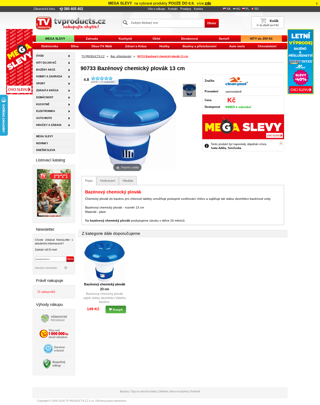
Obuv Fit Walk (101, 46)
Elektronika (49, 46)
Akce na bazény (179, 391)
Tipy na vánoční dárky (144, 391)
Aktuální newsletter (46, 267)
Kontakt (173, 8)
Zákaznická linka (44, 8)
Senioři (224, 38)
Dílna (75, 46)
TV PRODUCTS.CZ (93, 56)
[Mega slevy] (19, 61)
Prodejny (185, 8)
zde (208, 3)
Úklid (156, 38)
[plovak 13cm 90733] (189, 90)
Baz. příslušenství (121, 56)
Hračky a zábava (49, 125)
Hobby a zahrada (49, 76)
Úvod (40, 55)
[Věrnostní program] (54, 318)
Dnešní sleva (45, 150)
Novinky (42, 143)
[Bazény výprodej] (300, 61)
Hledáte (128, 180)
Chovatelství (267, 46)
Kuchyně (125, 38)
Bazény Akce (45, 69)
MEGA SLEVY (55, 38)
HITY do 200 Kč (261, 38)
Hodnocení (107, 180)
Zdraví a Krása (136, 46)
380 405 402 (73, 9)
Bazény (124, 391)
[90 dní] (54, 348)
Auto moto (237, 46)
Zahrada (92, 38)
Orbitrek (163, 391)
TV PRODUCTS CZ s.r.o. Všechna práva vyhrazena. (96, 400)
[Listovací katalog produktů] (54, 192)
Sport (40, 83)
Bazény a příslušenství (199, 46)
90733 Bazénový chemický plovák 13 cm (162, 56)
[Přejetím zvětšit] (127, 123)
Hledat (211, 23)
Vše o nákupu (156, 8)
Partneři (195, 391)
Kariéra (198, 8)
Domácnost (189, 38)
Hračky (164, 46)
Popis (89, 180)
